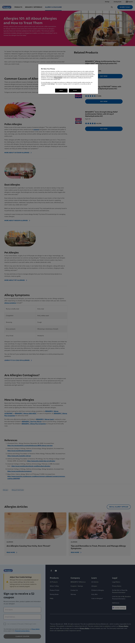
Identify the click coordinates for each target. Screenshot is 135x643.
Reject (61, 90)
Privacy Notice (58, 77)
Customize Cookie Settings (48, 83)
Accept (75, 90)
